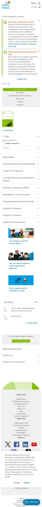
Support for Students (12, 215)
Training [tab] (20, 102)
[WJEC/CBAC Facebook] (16, 444)
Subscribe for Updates (21, 435)
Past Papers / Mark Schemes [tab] (20, 96)
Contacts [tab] (20, 105)
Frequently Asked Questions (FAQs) (18, 201)
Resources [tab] (20, 99)
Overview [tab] (20, 93)
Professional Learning (21, 401)
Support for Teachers (12, 208)
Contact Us (21, 409)
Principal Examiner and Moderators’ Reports (18, 179)
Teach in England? (21, 416)
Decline (26, 483)
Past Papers (21, 433)
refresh (38, 136)
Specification (8, 157)
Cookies (21, 498)
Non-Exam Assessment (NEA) (16, 188)
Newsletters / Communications (16, 195)
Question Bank (21, 430)
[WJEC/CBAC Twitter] (8, 444)
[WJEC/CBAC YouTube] (34, 444)
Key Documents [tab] (20, 90)
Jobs (21, 411)
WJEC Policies (21, 502)
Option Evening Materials (14, 222)
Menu (34, 3)
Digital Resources (21, 423)
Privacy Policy (21, 506)
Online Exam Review (21, 425)
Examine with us (21, 404)
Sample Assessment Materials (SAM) (19, 164)
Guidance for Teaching (13, 171)
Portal (22, 59)
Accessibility (21, 500)
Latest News (21, 414)
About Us (21, 406)
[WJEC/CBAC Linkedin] (25, 444)
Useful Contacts (21, 488)
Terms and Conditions (21, 504)
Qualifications (21, 399)
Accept (16, 483)
